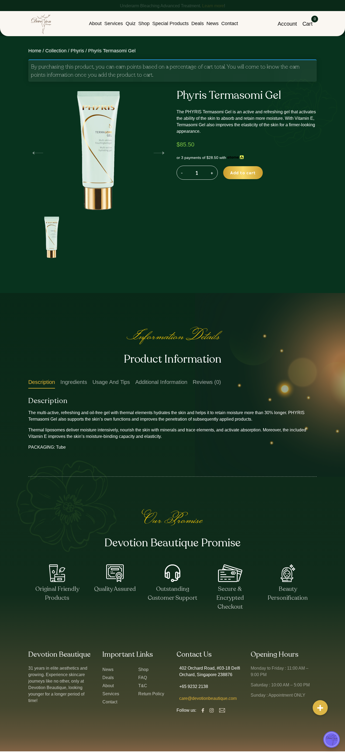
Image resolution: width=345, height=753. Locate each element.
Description (41, 382)
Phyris (77, 50)
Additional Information (161, 382)
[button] (159, 153)
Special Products (170, 23)
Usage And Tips (111, 382)
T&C (142, 685)
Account (287, 24)
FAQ (142, 677)
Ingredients (73, 382)
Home (34, 50)
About (95, 23)
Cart (307, 24)
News (212, 23)
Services (113, 23)
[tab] (41, 383)
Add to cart (243, 172)
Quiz (131, 23)
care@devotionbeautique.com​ (208, 698)
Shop (144, 23)
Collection (56, 50)
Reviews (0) (207, 382)
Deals (197, 23)
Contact (229, 23)
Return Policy (151, 693)
